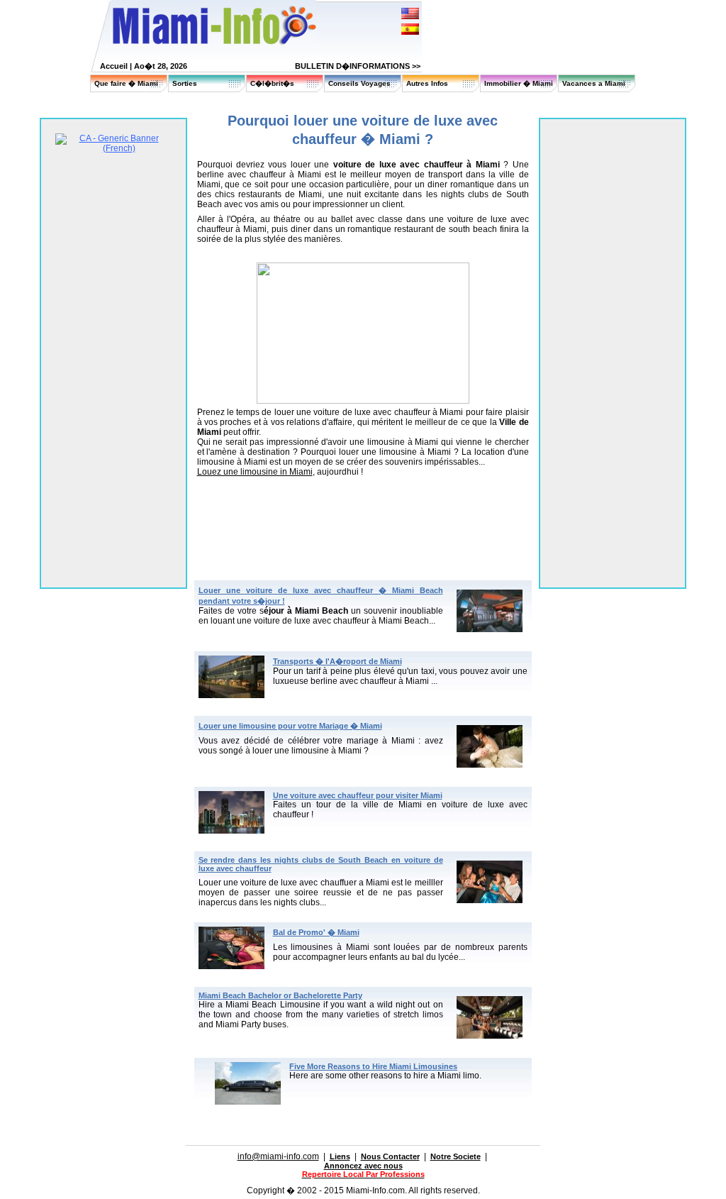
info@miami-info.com (278, 1156)
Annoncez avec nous (363, 1165)
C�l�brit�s (272, 83)
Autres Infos (427, 83)
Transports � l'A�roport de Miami (337, 661)
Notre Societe (455, 1156)
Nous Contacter (390, 1156)
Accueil (114, 66)
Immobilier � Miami (518, 83)
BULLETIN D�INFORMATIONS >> (357, 66)
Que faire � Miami (126, 83)
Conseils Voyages (359, 83)
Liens (340, 1156)
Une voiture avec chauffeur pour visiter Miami (357, 795)
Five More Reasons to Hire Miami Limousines (373, 1066)
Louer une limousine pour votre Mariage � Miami (290, 726)
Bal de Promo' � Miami (316, 932)
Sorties (184, 83)
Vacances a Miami (593, 83)
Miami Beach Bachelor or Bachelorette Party (280, 995)
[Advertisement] (363, 513)
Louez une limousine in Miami (255, 472)
